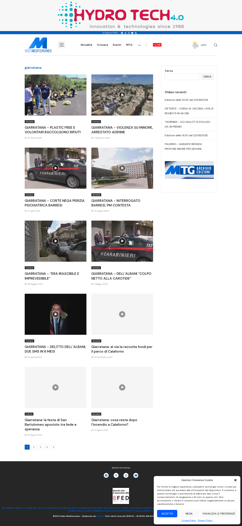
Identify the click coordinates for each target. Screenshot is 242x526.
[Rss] (136, 33)
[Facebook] (122, 33)
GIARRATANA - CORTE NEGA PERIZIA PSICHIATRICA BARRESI (55, 203)
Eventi (117, 45)
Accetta (167, 513)
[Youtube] (132, 33)
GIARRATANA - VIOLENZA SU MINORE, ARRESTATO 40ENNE (122, 129)
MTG (129, 45)
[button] (235, 480)
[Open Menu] (61, 44)
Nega (189, 513)
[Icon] (55, 95)
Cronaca (102, 45)
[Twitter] (125, 33)
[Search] (215, 45)
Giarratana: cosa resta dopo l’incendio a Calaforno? (114, 422)
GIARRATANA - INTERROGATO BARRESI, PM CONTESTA (115, 203)
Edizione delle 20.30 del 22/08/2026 (186, 100)
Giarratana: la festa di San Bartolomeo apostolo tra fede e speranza (51, 425)
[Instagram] (129, 33)
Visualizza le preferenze (218, 513)
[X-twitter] (116, 475)
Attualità (86, 45)
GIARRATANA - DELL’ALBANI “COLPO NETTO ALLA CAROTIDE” (121, 276)
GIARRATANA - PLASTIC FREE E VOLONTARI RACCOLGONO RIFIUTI (53, 129)
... (139, 43)
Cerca (169, 70)
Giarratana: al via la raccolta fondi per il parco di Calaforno (121, 349)
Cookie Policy (189, 520)
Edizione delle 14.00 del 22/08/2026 (186, 135)
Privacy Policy (205, 520)
